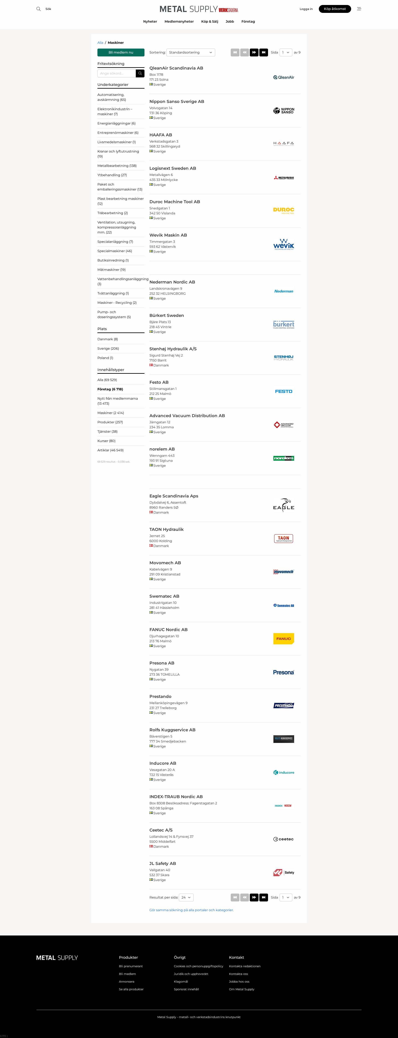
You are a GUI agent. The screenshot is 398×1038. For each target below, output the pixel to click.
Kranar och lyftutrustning (118, 153)
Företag (248, 21)
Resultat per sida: (164, 897)
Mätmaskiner (111, 270)
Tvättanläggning (113, 293)
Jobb (230, 21)
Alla (100, 43)
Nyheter (150, 21)
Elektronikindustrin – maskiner (114, 111)
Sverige (108, 348)
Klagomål (181, 981)
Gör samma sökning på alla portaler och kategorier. (191, 910)
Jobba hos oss (239, 981)
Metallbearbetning (117, 166)
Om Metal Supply (241, 989)
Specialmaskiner (114, 251)
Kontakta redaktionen (245, 966)
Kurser (106, 441)
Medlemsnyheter (179, 21)
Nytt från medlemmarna (117, 401)
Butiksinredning (113, 260)
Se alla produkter (131, 989)
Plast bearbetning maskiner (120, 201)
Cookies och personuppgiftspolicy (198, 966)
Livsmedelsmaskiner (116, 142)
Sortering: (157, 52)
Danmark (107, 339)
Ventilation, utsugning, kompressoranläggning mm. (116, 227)
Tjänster (107, 432)
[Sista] (263, 52)
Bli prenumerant (131, 966)
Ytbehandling (112, 175)
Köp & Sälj (209, 21)
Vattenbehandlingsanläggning (120, 281)
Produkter (110, 422)
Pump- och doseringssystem (114, 314)
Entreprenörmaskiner (117, 133)
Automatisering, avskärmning (111, 97)
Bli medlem (127, 974)
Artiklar (110, 450)
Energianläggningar (116, 123)
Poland (105, 358)
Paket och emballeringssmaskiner (119, 186)
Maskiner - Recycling (117, 303)
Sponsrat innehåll (186, 989)
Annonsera (126, 981)
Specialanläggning (115, 242)
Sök (48, 9)
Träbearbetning (112, 213)
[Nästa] (254, 52)
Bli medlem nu (121, 52)
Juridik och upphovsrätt (191, 974)
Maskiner (110, 413)
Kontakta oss (238, 974)
